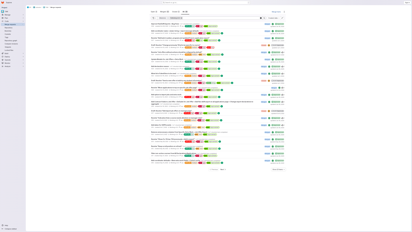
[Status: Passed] (272, 24)
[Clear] (261, 18)
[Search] (264, 18)
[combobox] (274, 18)
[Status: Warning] (269, 45)
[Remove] (181, 18)
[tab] (154, 11)
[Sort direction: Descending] (282, 18)
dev (183, 26)
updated (277, 26)
